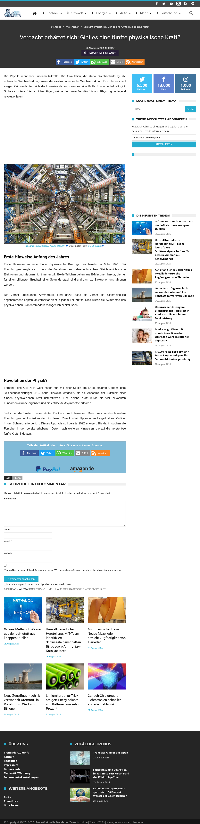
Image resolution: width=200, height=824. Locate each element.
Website (8, 553)
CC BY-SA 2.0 (94, 246)
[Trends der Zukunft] (13, 13)
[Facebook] (157, 4)
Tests (7, 797)
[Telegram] (193, 4)
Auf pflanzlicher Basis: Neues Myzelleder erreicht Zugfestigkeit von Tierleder (107, 635)
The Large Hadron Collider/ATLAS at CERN (44, 246)
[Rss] (186, 4)
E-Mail (8, 541)
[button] (65, 62)
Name (7, 529)
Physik (17, 477)
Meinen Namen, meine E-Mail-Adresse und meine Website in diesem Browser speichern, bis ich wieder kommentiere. (63, 570)
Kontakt (9, 756)
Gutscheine (11, 805)
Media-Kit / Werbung (17, 773)
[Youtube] (171, 4)
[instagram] (178, 4)
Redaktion (10, 761)
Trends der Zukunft (16, 752)
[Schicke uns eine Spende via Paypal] (48, 468)
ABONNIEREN (163, 144)
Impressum (11, 765)
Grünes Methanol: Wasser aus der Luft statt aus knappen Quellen (23, 633)
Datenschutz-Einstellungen (21, 777)
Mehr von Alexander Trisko (25, 589)
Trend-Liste (11, 801)
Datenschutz (12, 769)
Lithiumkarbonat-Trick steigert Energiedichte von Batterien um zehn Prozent (62, 702)
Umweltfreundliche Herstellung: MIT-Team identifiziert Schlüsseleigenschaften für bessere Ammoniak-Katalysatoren (63, 640)
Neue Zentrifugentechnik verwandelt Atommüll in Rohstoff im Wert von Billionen (22, 702)
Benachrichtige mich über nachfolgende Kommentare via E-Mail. (40, 584)
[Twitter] (164, 4)
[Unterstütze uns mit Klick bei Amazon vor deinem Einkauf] (82, 468)
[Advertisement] (65, 131)
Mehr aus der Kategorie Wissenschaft (76, 589)
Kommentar (10, 498)
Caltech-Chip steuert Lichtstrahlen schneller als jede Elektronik (104, 700)
